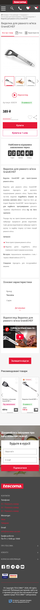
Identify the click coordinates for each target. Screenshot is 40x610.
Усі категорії (14, 15)
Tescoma (10, 295)
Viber (3, 520)
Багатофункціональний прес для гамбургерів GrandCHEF (30, 401)
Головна (5, 15)
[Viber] (18, 567)
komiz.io (26, 602)
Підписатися (20, 468)
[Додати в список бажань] (30, 118)
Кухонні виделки (28, 17)
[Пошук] (12, 8)
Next (37, 81)
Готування (23, 15)
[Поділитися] (35, 118)
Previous (3, 81)
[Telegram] (13, 567)
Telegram (5, 523)
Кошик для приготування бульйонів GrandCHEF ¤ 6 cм (9, 402)
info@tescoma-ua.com (10, 532)
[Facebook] (3, 567)
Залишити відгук (20, 361)
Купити (20, 125)
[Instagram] (8, 567)
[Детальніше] (36, 410)
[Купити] (16, 410)
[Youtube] (22, 567)
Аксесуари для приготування (11, 17)
